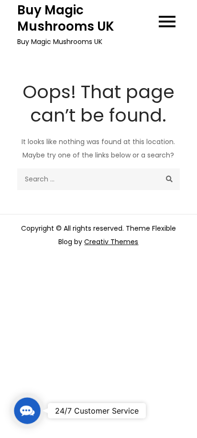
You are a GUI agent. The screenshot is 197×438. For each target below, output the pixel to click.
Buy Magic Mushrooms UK (65, 18)
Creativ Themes (111, 242)
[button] (27, 410)
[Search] (169, 179)
